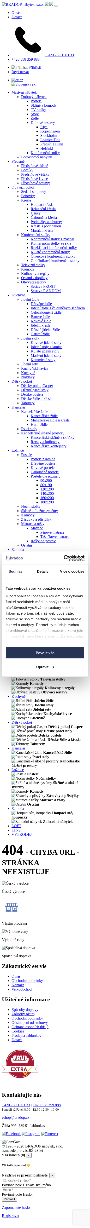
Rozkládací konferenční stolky (54, 248)
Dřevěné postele (43, 463)
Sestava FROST (43, 286)
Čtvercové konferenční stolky (53, 256)
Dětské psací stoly (34, 390)
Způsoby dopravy (25, 1010)
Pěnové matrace (52, 532)
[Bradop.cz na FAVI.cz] (20, 1080)
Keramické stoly (43, 360)
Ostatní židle (40, 334)
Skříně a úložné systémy (39, 511)
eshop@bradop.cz (15, 1117)
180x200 (47, 502)
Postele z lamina (43, 459)
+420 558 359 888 (26, 59)
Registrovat (20, 72)
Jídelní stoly (30, 338)
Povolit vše (45, 653)
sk (33, 84)
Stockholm (48, 135)
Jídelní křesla (40, 325)
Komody (28, 269)
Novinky (28, 377)
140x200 (47, 493)
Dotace (17, 17)
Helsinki (46, 148)
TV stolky (38, 110)
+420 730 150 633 (59, 55)
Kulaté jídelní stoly (45, 351)
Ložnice (18, 450)
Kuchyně (18, 295)
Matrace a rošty (32, 524)
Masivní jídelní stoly (46, 355)
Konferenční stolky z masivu (52, 239)
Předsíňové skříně (34, 166)
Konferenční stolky (45, 153)
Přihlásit (35, 67)
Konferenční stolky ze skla (51, 243)
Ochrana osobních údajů (30, 1027)
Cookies (18, 1031)
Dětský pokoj (22, 381)
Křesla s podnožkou (46, 226)
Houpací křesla (42, 204)
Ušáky (36, 213)
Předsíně (18, 161)
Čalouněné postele (45, 472)
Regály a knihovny (45, 442)
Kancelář (18, 407)
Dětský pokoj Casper (37, 386)
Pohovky (28, 196)
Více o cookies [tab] (72, 571)
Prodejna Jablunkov (27, 1035)
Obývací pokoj (23, 187)
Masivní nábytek (24, 92)
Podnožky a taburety (46, 222)
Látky (16, 830)
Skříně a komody (44, 105)
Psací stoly (29, 429)
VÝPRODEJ (22, 834)
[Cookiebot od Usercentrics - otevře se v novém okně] (64, 558)
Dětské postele (32, 394)
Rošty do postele (43, 541)
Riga (44, 127)
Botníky (27, 170)
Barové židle (40, 317)
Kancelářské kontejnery (48, 446)
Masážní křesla (42, 230)
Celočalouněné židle (46, 312)
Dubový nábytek (34, 97)
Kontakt (18, 985)
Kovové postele (42, 468)
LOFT (16, 826)
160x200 (47, 498)
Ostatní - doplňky (34, 278)
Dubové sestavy (43, 123)
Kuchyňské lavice (34, 368)
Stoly (35, 114)
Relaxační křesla (43, 209)
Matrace (37, 528)
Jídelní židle (30, 299)
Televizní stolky (33, 265)
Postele (36, 101)
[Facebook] (11, 1134)
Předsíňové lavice (34, 179)
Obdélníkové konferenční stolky (55, 261)
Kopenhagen (50, 131)
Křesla (26, 200)
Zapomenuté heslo (16, 1207)
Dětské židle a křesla (36, 399)
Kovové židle (41, 321)
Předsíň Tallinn (51, 144)
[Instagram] (31, 1134)
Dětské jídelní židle (45, 330)
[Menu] (56, 5)
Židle (35, 118)
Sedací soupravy (33, 192)
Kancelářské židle (34, 411)
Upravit (42, 667)
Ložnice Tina (50, 140)
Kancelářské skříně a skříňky (52, 437)
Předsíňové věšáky (35, 174)
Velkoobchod (22, 989)
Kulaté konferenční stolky (50, 252)
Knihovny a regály (35, 273)
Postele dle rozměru (45, 476)
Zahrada (18, 550)
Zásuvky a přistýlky (36, 519)
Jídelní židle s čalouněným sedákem (58, 308)
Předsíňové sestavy (35, 183)
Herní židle (39, 424)
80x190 (46, 485)
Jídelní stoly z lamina (46, 347)
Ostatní (26, 545)
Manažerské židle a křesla (50, 420)
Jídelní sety (29, 364)
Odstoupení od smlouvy (30, 1022)
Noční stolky (31, 506)
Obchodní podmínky (27, 981)
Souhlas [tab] (16, 571)
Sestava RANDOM (46, 291)
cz (21, 80)
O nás (16, 13)
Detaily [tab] (43, 571)
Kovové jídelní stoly (46, 342)
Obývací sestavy (33, 282)
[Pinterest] (49, 1134)
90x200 (46, 481)
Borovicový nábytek (36, 157)
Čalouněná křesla (44, 217)
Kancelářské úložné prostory (42, 433)
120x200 (47, 489)
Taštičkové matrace (54, 537)
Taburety (28, 403)
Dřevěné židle (41, 304)
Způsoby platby (23, 1014)
